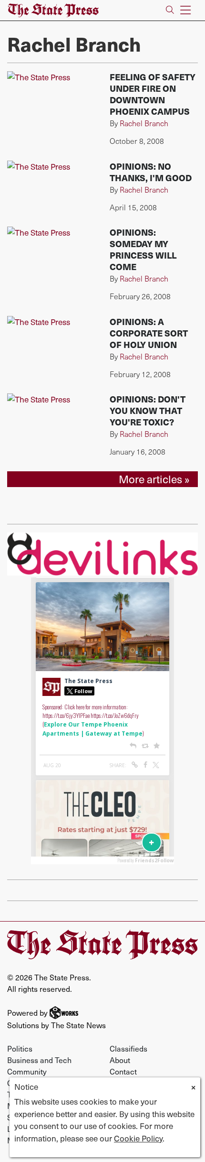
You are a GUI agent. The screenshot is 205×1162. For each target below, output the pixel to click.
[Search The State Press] (170, 10)
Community (27, 1071)
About (120, 1059)
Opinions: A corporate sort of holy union (149, 332)
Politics (19, 1048)
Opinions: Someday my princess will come (143, 249)
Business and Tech (39, 1059)
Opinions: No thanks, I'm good (151, 172)
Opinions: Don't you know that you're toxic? (147, 410)
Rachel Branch (144, 123)
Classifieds (128, 1048)
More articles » (154, 479)
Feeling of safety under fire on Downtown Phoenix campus (152, 94)
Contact (123, 1071)
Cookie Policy (138, 1138)
